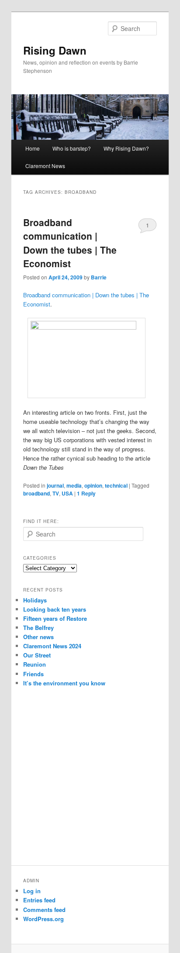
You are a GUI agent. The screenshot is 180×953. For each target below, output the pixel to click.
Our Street (37, 655)
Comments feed (44, 909)
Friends (33, 674)
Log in (32, 891)
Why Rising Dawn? (126, 148)
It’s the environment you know (64, 683)
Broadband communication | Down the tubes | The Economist (70, 243)
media (74, 485)
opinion (93, 485)
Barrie (99, 277)
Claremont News (45, 165)
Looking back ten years (54, 609)
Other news (38, 637)
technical (116, 485)
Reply (86, 493)
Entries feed (39, 900)
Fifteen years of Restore (55, 618)
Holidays (35, 600)
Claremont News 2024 (52, 646)
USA (67, 493)
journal (55, 485)
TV (55, 493)
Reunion (34, 664)
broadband (36, 493)
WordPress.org (43, 919)
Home (32, 148)
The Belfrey (38, 627)
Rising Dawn (55, 50)
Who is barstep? (71, 148)
